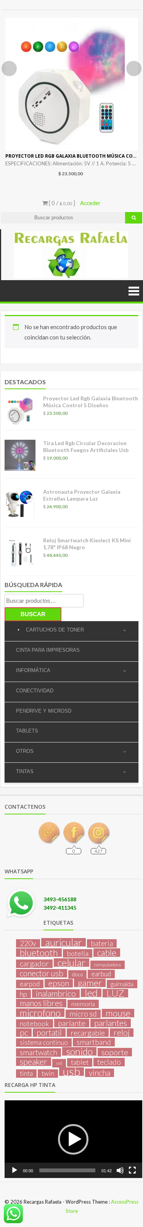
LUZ (115, 993)
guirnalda (122, 983)
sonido (79, 1051)
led (91, 993)
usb (71, 1071)
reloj (122, 1032)
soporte (114, 1052)
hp (23, 994)
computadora (107, 965)
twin (48, 1073)
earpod (30, 984)
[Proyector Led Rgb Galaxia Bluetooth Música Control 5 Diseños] (71, 84)
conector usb (41, 973)
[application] (73, 1139)
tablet (79, 1062)
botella (77, 953)
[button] (73, 1139)
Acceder (90, 202)
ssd (59, 1063)
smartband (94, 1042)
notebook (34, 1023)
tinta (26, 1073)
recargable (88, 1032)
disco (77, 974)
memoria (83, 1003)
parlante (71, 1023)
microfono (40, 1012)
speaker (33, 1061)
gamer (90, 983)
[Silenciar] (120, 1170)
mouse (118, 1013)
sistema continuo (44, 1042)
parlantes (110, 1023)
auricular (63, 942)
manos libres (41, 1003)
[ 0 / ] (61, 202)
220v (28, 943)
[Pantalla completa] (132, 1170)
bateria (102, 943)
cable (106, 952)
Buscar (33, 614)
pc (24, 1032)
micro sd (83, 1014)
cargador (34, 963)
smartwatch (38, 1052)
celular (71, 962)
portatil (49, 1032)
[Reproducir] (14, 1170)
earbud (101, 974)
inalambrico (56, 993)
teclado (109, 1062)
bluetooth (39, 952)
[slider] (67, 1170)
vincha (99, 1073)
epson (58, 983)
